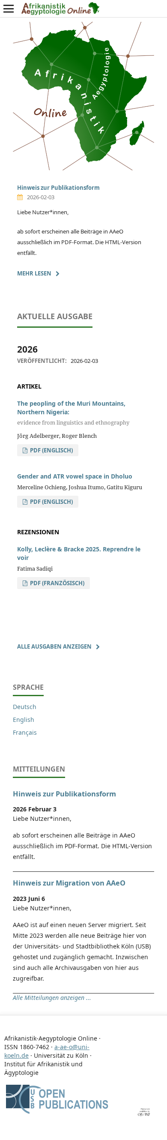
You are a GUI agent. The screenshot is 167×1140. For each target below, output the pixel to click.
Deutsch (24, 707)
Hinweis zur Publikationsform (58, 187)
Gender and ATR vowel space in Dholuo (74, 476)
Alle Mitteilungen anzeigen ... (52, 997)
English (23, 719)
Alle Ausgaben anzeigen (54, 646)
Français (25, 732)
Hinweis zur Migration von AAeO (69, 883)
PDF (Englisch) (51, 450)
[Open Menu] (8, 8)
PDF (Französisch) (56, 583)
